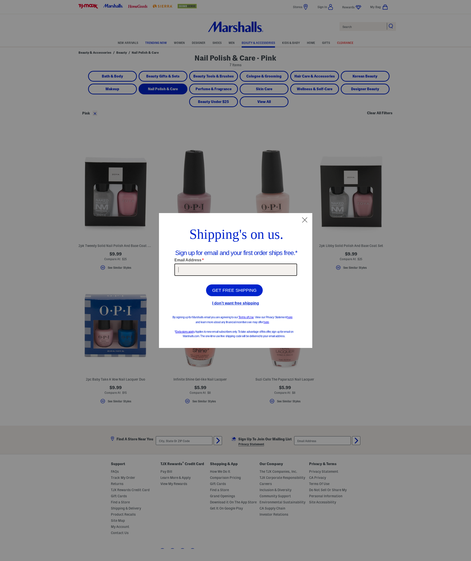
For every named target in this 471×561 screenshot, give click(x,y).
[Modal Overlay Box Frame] (235, 280)
